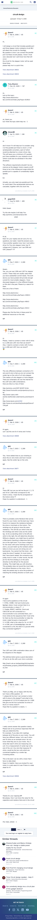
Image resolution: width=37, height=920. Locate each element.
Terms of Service (18, 916)
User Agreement (27, 916)
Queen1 (14, 19)
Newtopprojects (10, 869)
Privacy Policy (9, 916)
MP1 (9, 260)
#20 (35, 813)
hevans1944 (16, 892)
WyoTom (8, 879)
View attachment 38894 (11, 776)
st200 (20, 401)
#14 (35, 510)
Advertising (31, 906)
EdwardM (11, 132)
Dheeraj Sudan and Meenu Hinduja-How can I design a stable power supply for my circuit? (19, 845)
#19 (35, 787)
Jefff (7, 860)
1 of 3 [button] (13, 829)
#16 (35, 642)
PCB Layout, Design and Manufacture (18, 860)
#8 (35, 260)
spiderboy (8, 890)
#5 (35, 132)
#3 (35, 84)
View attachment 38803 (11, 74)
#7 (35, 228)
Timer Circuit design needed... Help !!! (19, 877)
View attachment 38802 (11, 70)
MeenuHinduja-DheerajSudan (13, 849)
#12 (35, 447)
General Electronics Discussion (19, 879)
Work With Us (22, 906)
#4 (35, 111)
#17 (35, 683)
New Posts (24, 23)
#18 (35, 718)
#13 (35, 479)
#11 (35, 421)
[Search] (31, 2)
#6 (35, 199)
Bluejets (15, 871)
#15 (35, 590)
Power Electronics (19, 869)
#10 (35, 362)
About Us (5, 906)
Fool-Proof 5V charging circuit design (19, 868)
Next (19, 829)
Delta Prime (16, 862)
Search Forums (14, 23)
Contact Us (13, 906)
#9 (35, 330)
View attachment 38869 (11, 436)
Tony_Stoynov (13, 84)
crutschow (15, 853)
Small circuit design (13, 858)
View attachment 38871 (10, 468)
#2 (35, 33)
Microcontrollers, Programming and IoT (22, 890)
